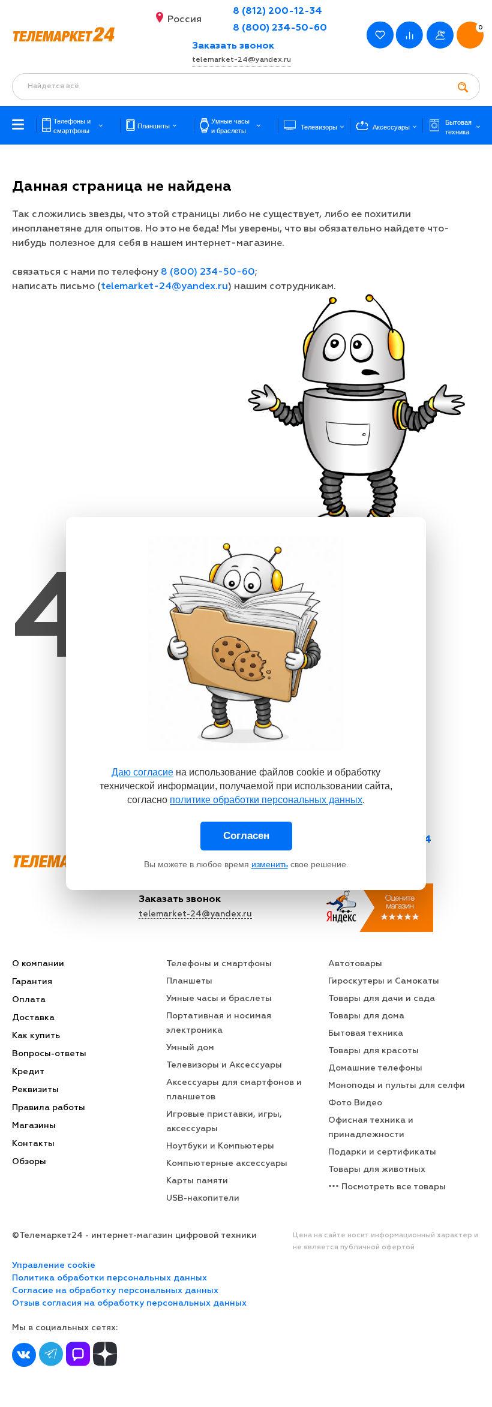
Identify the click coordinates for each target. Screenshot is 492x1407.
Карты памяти (197, 1181)
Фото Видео (355, 1103)
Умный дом (190, 1048)
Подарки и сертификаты (382, 1152)
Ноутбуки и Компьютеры (220, 1146)
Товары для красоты (373, 1051)
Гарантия (32, 982)
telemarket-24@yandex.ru (241, 60)
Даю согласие (142, 772)
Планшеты (189, 981)
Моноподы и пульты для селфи (396, 1085)
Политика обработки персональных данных (109, 1278)
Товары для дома (366, 1016)
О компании (38, 964)
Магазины (34, 1126)
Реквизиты (35, 1090)
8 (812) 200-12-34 (277, 11)
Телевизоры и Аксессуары (224, 1065)
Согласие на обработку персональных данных (115, 1290)
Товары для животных (376, 1169)
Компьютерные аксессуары (226, 1163)
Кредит (28, 1072)
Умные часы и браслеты (219, 998)
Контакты (33, 1144)
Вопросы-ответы (49, 1054)
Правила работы (48, 1108)
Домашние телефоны (375, 1068)
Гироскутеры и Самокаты (383, 981)
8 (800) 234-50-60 (280, 28)
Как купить (36, 1036)
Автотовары (355, 964)
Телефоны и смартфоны (219, 964)
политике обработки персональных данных (266, 800)
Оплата (29, 1000)
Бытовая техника (365, 1033)
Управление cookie (53, 1265)
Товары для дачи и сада (381, 998)
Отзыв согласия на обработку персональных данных (129, 1303)
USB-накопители (202, 1198)
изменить (269, 864)
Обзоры (29, 1162)
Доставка (33, 1018)
